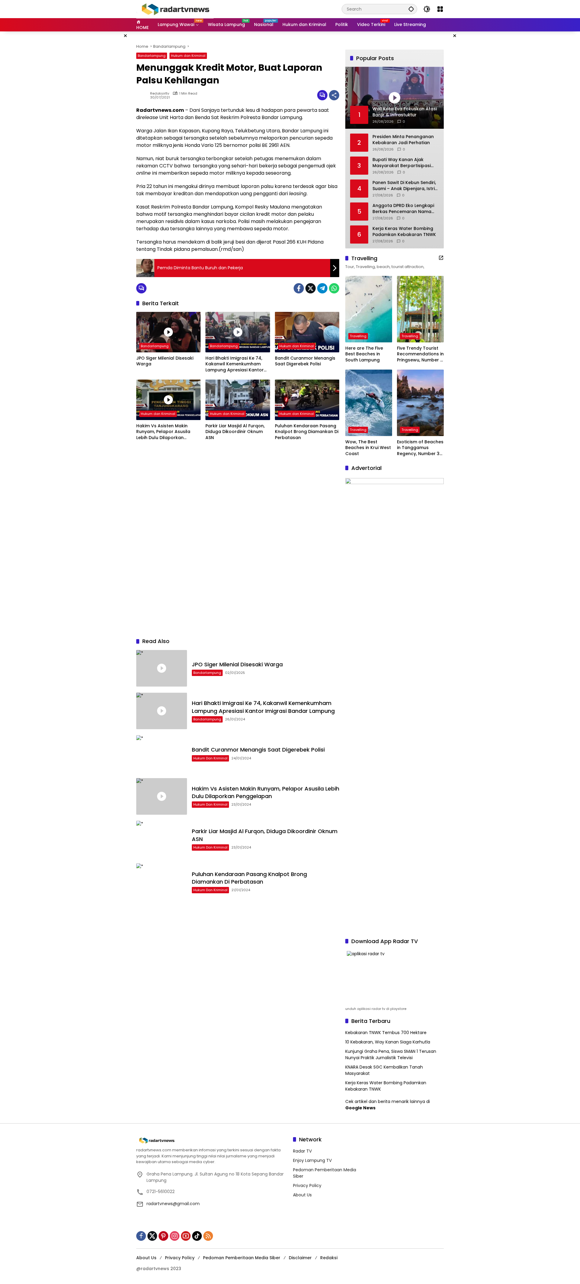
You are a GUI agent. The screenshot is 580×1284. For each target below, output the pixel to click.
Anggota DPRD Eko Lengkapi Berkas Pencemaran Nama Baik (403, 209)
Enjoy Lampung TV (312, 1160)
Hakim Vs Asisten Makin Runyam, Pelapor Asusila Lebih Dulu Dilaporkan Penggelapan (163, 432)
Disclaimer (300, 1258)
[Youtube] (186, 1236)
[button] (411, 9)
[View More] (441, 257)
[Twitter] (310, 288)
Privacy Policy (307, 1185)
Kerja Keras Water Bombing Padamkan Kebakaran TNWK (404, 232)
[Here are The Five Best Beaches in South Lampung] (368, 309)
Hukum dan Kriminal (188, 55)
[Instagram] (174, 1236)
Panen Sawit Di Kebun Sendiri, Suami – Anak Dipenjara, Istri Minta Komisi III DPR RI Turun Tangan (404, 186)
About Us (302, 1195)
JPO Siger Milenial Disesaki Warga (164, 361)
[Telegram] (322, 288)
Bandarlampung (152, 55)
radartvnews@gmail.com (173, 1204)
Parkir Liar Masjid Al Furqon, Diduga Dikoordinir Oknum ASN (235, 432)
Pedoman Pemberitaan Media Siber (241, 1258)
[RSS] (208, 1236)
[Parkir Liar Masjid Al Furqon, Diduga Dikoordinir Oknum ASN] (237, 400)
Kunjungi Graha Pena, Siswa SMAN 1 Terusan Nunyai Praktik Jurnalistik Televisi (390, 1054)
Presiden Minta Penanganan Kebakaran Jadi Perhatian (403, 140)
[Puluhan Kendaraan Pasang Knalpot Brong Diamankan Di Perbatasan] (307, 400)
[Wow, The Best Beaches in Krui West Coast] (368, 403)
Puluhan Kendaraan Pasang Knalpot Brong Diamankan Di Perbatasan (306, 432)
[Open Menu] (440, 9)
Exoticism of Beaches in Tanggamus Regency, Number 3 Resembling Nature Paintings (420, 448)
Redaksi (328, 1258)
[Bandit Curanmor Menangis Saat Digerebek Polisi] (307, 332)
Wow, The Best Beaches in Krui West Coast (368, 448)
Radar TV (302, 1151)
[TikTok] (197, 1236)
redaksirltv (159, 93)
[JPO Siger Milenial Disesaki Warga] (168, 332)
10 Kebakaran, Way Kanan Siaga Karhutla (387, 1042)
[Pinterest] (163, 1236)
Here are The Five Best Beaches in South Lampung (364, 354)
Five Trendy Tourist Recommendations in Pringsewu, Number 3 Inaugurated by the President (420, 354)
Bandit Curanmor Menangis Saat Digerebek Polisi (305, 361)
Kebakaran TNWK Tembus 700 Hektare (386, 1033)
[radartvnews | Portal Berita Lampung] (175, 9)
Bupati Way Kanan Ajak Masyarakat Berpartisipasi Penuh (401, 163)
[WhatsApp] (334, 288)
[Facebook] (299, 288)
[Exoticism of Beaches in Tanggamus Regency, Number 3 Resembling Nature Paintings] (420, 403)
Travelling (358, 336)
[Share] (334, 95)
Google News (360, 1108)
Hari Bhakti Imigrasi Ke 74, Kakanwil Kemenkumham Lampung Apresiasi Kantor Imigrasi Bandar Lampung (234, 364)
